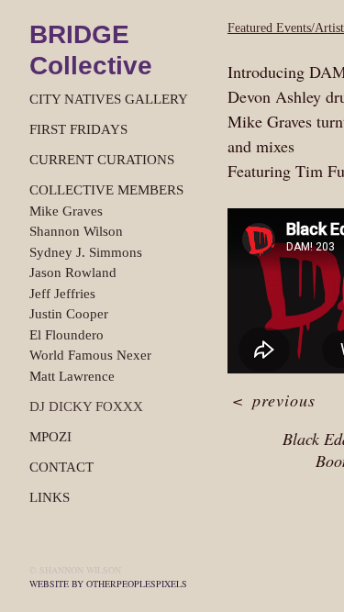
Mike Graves (66, 211)
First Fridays (78, 129)
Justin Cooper (68, 313)
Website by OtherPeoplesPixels (108, 583)
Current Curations (101, 159)
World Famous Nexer (90, 355)
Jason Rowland (73, 272)
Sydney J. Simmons (85, 252)
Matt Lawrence (72, 376)
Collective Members (106, 190)
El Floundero (66, 335)
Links (49, 497)
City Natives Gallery (108, 99)
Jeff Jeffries (62, 293)
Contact (61, 467)
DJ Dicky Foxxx (86, 406)
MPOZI (50, 436)
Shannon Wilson (76, 231)
